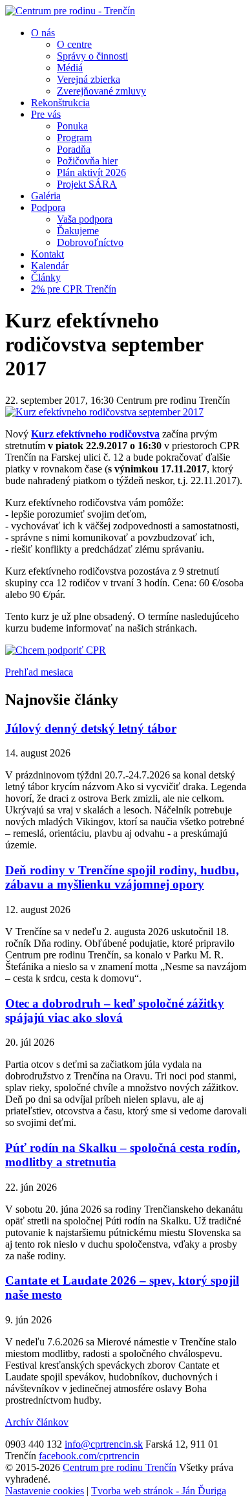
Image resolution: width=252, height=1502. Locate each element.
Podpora (48, 207)
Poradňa (73, 149)
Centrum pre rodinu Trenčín (119, 1467)
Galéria (46, 195)
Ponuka (72, 125)
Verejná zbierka (88, 79)
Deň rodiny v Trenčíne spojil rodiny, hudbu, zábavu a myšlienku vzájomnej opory (122, 877)
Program (74, 137)
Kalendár (49, 265)
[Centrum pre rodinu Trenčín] (70, 10)
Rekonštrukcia (60, 102)
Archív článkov (36, 1422)
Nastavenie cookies (44, 1490)
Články (46, 277)
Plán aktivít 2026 (91, 172)
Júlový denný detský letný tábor (90, 728)
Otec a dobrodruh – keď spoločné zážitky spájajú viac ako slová (114, 1010)
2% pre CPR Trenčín (73, 288)
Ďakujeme (78, 230)
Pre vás (46, 114)
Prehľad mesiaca (39, 672)
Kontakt (47, 254)
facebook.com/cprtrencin (89, 1455)
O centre (74, 44)
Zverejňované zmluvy (101, 90)
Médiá (70, 67)
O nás (43, 32)
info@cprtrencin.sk (104, 1444)
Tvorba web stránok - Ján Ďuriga (158, 1490)
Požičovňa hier (87, 160)
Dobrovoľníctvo (90, 242)
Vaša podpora (84, 219)
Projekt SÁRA (87, 184)
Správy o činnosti (92, 55)
